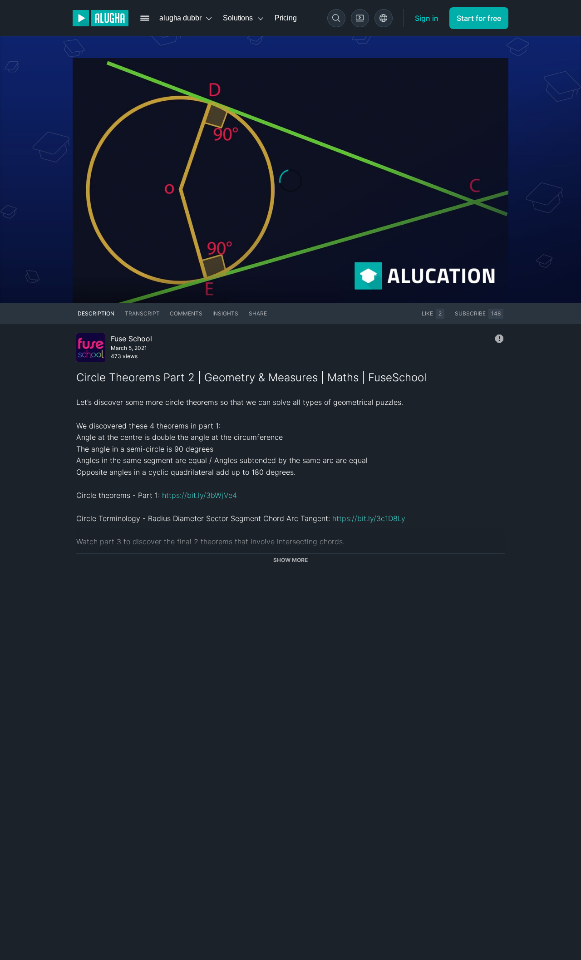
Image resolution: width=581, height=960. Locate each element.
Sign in (426, 18)
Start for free (479, 18)
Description (96, 313)
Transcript (142, 313)
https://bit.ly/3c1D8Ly (368, 518)
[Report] (499, 338)
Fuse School (131, 338)
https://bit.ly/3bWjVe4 (199, 495)
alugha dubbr (180, 18)
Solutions (238, 18)
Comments (186, 313)
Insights (225, 313)
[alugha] (100, 18)
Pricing (286, 18)
